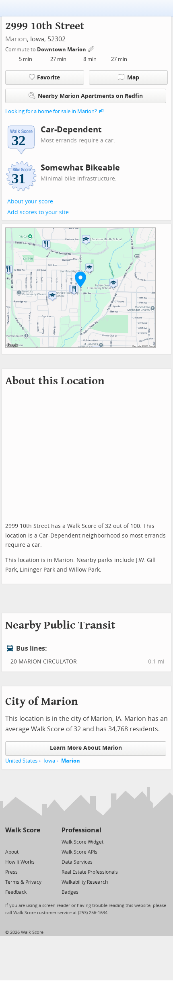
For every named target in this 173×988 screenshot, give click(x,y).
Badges (70, 892)
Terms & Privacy (23, 882)
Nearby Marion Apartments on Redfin (90, 96)
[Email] (34, 841)
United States (21, 761)
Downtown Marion (62, 50)
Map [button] (133, 77)
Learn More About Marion (86, 748)
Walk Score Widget (82, 842)
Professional (81, 830)
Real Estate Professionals (90, 872)
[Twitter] (9, 841)
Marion (16, 39)
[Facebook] (22, 841)
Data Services (77, 862)
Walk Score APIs (79, 852)
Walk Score (22, 830)
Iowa (49, 761)
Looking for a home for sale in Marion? (51, 111)
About (12, 852)
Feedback (16, 892)
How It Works (20, 862)
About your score (30, 201)
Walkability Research (85, 882)
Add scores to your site (38, 212)
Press (11, 872)
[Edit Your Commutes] (91, 48)
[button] (80, 279)
